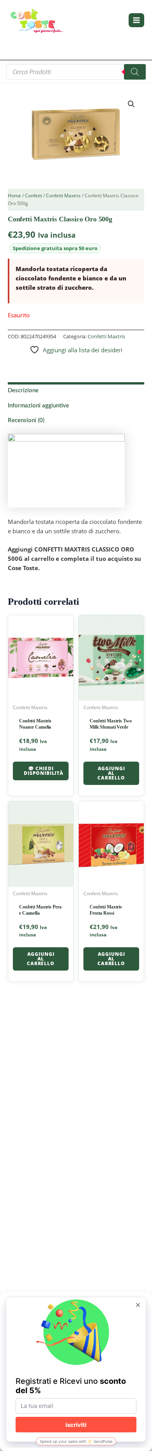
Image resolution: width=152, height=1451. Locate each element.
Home (14, 195)
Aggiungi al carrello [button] (111, 773)
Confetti (33, 195)
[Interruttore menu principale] (136, 20)
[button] (131, 104)
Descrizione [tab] (23, 390)
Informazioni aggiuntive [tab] (38, 406)
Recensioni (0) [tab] (26, 420)
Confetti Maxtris (63, 195)
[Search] (135, 72)
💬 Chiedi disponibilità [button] (44, 770)
